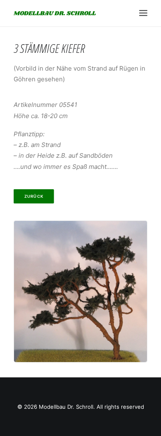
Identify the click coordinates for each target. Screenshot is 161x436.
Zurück (34, 196)
